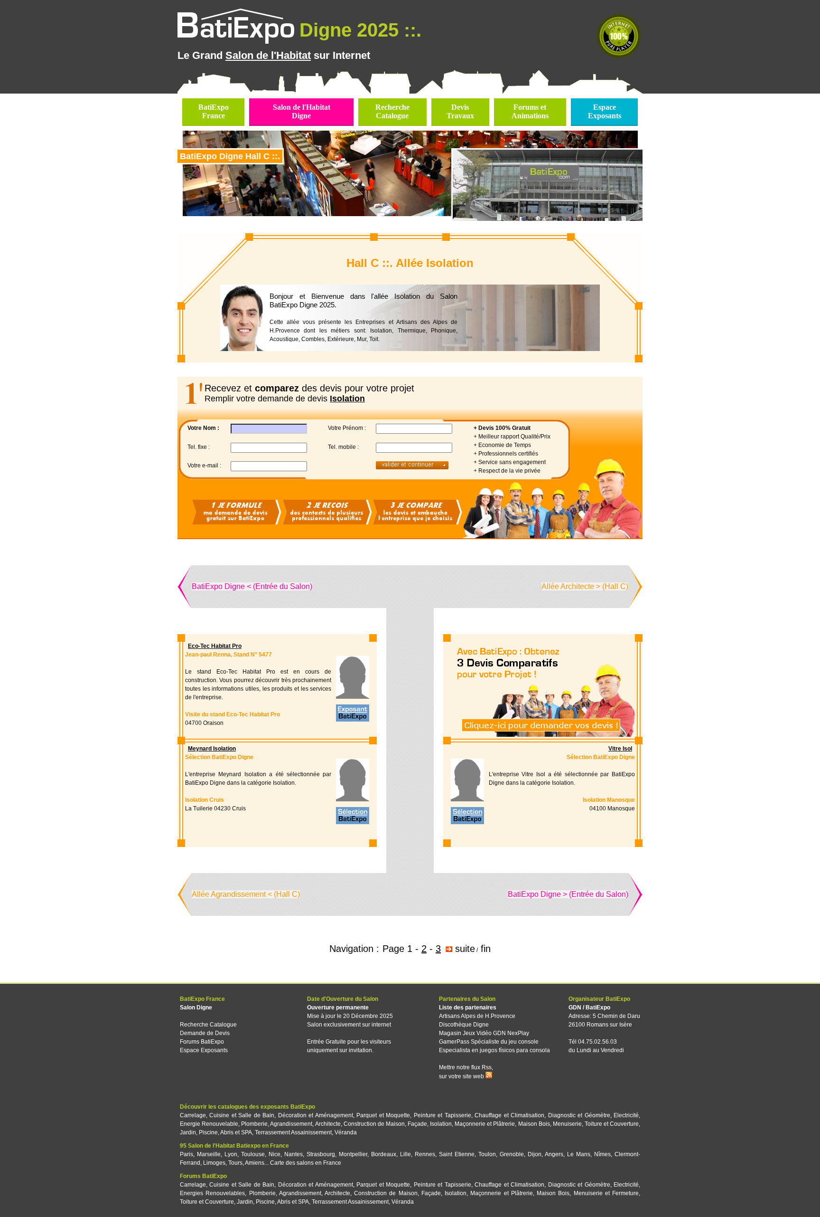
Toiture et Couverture (612, 1124)
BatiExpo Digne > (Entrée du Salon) (568, 894)
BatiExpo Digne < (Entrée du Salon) (252, 586)
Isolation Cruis (204, 800)
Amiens (254, 1163)
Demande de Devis (205, 1033)
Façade (417, 1124)
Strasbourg (321, 1154)
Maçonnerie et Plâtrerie (485, 1124)
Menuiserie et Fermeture (606, 1193)
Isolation (441, 1124)
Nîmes (602, 1154)
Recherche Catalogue (208, 1024)
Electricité (626, 1115)
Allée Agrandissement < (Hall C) (246, 894)
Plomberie (254, 1124)
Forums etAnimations (530, 111)
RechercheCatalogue (392, 111)
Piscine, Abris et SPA (225, 1132)
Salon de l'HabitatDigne (301, 111)
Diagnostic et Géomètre (579, 1115)
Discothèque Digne (464, 1024)
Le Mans (578, 1154)
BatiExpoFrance (213, 111)
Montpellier (353, 1154)
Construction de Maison (374, 1124)
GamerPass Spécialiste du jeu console (489, 1041)
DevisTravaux (460, 111)
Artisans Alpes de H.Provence (477, 1016)
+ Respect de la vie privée (507, 470)
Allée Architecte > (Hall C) (584, 586)
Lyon (230, 1154)
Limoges (214, 1163)
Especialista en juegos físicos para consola (494, 1050)
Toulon (487, 1154)
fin (486, 948)
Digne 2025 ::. (360, 29)
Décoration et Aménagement (315, 1115)
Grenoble (512, 1154)
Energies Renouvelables (212, 1193)
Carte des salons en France (305, 1163)
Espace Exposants (204, 1050)
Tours (235, 1163)
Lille (405, 1154)
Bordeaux (383, 1154)
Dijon (534, 1154)
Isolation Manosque (609, 800)
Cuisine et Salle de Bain (241, 1115)
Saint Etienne (457, 1154)
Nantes (293, 1154)
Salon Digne (196, 1007)
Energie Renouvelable (209, 1124)
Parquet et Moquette (383, 1115)
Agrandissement (291, 1124)
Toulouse (253, 1154)
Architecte (328, 1124)
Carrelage (193, 1115)
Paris (186, 1154)
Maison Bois (534, 1124)
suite (465, 948)
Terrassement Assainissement (293, 1132)
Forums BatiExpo (202, 1041)
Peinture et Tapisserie (442, 1115)
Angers (554, 1154)
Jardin (188, 1132)
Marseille (209, 1154)
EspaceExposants (604, 111)
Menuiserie (567, 1124)
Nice (274, 1154)
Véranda (346, 1132)
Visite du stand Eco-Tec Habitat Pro (232, 714)
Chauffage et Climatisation (509, 1115)
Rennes (425, 1154)
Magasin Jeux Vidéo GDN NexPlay (484, 1033)
